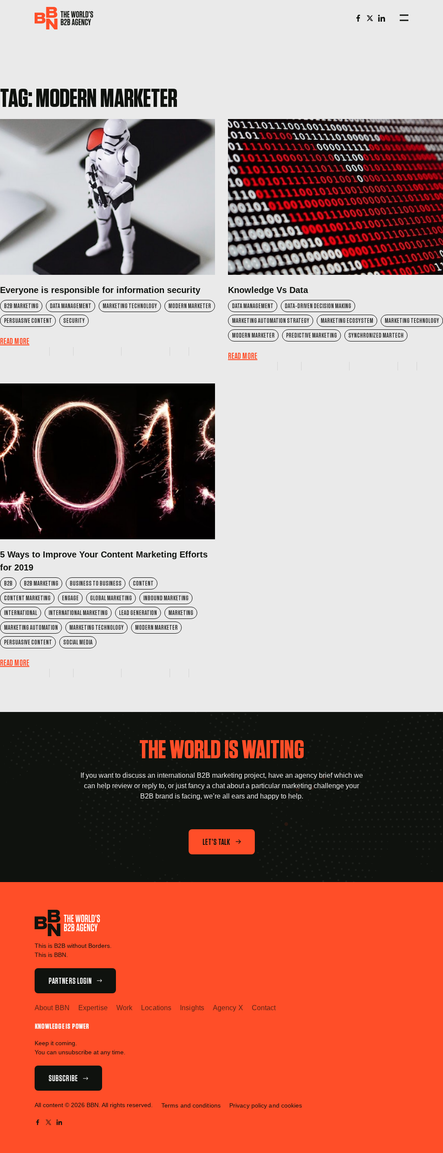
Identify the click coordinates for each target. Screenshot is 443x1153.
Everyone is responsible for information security (100, 290)
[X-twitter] (369, 18)
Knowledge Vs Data (268, 290)
